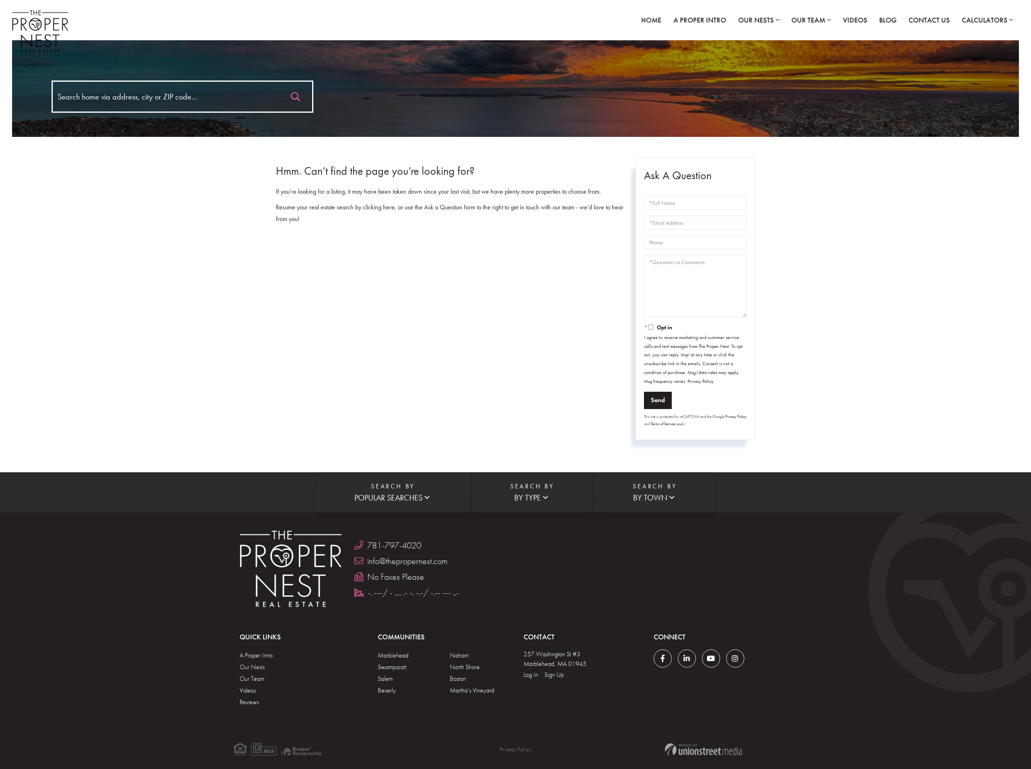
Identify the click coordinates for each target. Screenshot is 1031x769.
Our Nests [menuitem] (756, 20)
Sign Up (554, 674)
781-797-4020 (394, 545)
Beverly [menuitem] (387, 690)
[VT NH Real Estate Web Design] (703, 749)
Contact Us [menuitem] (929, 20)
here (389, 207)
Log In (531, 674)
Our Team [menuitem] (808, 20)
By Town (650, 497)
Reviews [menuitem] (249, 702)
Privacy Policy (700, 381)
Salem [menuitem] (385, 678)
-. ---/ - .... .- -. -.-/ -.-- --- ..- (413, 592)
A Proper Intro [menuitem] (699, 20)
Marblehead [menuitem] (393, 655)
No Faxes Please (395, 577)
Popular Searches (388, 497)
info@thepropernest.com (407, 561)
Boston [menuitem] (458, 678)
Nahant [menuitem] (459, 655)
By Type (527, 497)
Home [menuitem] (651, 20)
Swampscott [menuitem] (392, 667)
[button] (295, 95)
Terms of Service (663, 423)
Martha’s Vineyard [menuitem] (472, 690)
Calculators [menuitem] (984, 20)
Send (658, 400)
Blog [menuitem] (887, 20)
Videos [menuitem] (855, 20)
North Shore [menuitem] (465, 667)
